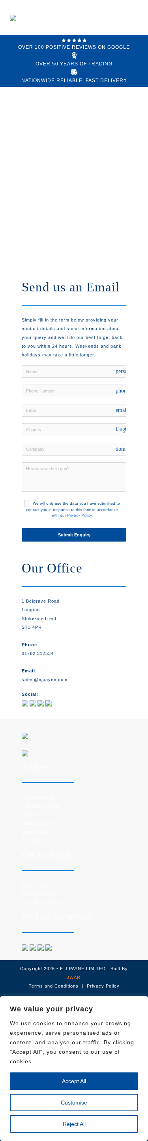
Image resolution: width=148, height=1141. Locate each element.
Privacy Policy (79, 515)
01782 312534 (38, 653)
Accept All (74, 1081)
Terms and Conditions (54, 986)
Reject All (74, 1124)
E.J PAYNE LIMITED (83, 968)
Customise (74, 1102)
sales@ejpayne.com (44, 679)
